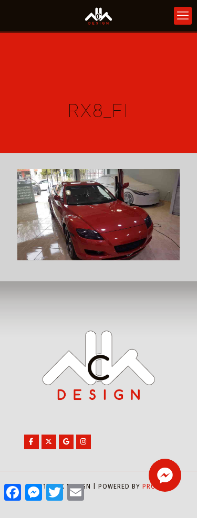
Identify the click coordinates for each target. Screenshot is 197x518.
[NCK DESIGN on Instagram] (83, 442)
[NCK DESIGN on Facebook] (31, 442)
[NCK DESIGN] (98, 16)
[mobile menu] (183, 16)
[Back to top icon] (175, 496)
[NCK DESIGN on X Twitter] (49, 442)
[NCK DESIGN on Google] (66, 442)
